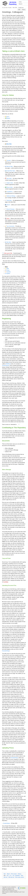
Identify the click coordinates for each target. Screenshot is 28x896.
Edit (19, 9)
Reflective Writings (10, 196)
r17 (10, 875)
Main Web (15, 7)
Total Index (9, 200)
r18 (7, 875)
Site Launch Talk (8, 253)
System (8, 273)
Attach (23, 9)
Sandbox (8, 271)
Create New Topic (10, 170)
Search (8, 204)
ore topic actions (19, 877)
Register (8, 118)
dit (5, 873)
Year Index (9, 178)
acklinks (17, 875)
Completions (9, 191)
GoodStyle (5, 581)
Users (7, 218)
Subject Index (9, 182)
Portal (7, 270)
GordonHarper (5, 365)
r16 (13, 875)
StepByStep (21, 7)
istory (19, 873)
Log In (7, 116)
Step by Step (9, 166)
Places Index (9, 187)
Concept (8, 160)
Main (7, 268)
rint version (14, 873)
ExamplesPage (5, 650)
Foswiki (9, 7)
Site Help (8, 242)
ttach (8, 873)
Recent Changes (10, 209)
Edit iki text (11, 877)
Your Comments (10, 226)
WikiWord (8, 363)
